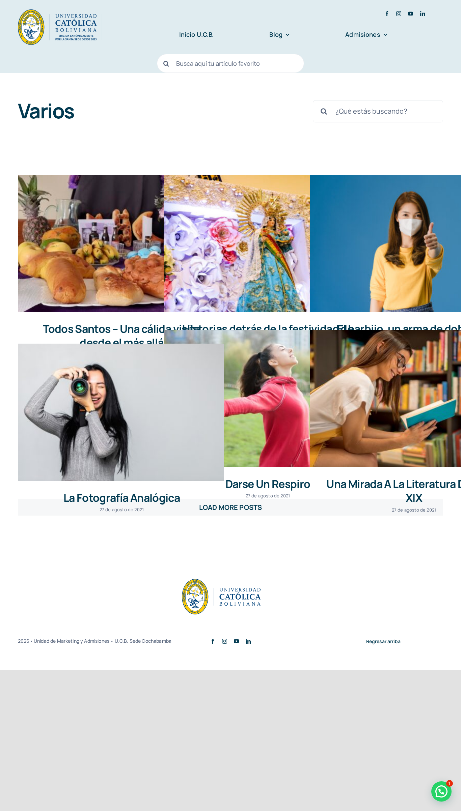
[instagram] (398, 13)
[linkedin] (422, 13)
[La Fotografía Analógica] (121, 412)
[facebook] (386, 13)
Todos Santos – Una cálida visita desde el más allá (121, 335)
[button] (441, 791)
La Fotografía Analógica (121, 497)
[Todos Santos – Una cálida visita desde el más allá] (121, 243)
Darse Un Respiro (267, 483)
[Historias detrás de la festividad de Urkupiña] (267, 243)
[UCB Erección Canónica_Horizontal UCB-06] (60, 12)
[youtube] (410, 13)
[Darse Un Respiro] (267, 398)
